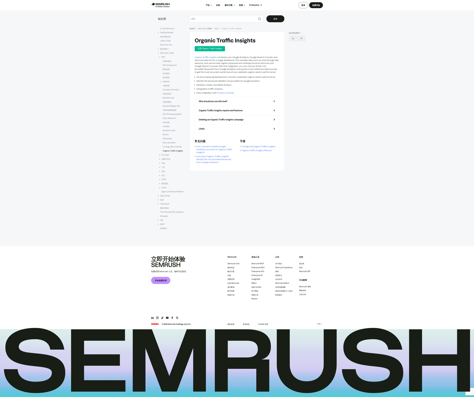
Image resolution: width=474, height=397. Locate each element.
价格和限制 (167, 61)
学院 (301, 268)
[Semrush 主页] (160, 5)
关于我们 (278, 264)
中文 (319, 324)
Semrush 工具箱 (167, 53)
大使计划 (302, 294)
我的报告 (164, 184)
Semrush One (166, 45)
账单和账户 (164, 49)
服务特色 (230, 268)
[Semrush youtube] (167, 317)
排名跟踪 (166, 73)
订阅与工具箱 (165, 41)
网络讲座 (302, 290)
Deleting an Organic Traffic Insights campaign (221, 120)
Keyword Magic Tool (171, 106)
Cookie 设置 (263, 324)
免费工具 (254, 295)
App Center (165, 196)
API (161, 220)
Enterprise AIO (257, 271)
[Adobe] (155, 324)
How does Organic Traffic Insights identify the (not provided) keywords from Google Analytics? (213, 159)
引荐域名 (166, 126)
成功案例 (230, 287)
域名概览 (166, 77)
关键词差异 (167, 94)
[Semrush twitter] (177, 317)
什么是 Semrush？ (167, 29)
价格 (218, 5)
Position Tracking (225, 93)
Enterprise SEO (258, 268)
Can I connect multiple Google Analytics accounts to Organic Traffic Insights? (214, 149)
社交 (163, 175)
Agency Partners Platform (172, 192)
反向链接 (166, 122)
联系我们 (163, 228)
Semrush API (304, 271)
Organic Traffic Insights (173, 151)
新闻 (277, 271)
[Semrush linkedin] (152, 317)
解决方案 (229, 5)
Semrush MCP (257, 264)
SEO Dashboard (170, 65)
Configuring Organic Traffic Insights (258, 146)
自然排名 (166, 82)
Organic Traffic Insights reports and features (221, 110)
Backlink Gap (168, 98)
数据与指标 (164, 208)
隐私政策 (230, 324)
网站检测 (166, 69)
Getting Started (166, 33)
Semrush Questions (284, 268)
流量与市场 (165, 159)
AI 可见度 (165, 155)
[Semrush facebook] (172, 317)
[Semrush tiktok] (162, 317)
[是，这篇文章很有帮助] (293, 38)
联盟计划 (230, 295)
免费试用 (230, 279)
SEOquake (167, 139)
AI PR (163, 179)
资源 (241, 5)
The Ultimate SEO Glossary (172, 212)
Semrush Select (282, 283)
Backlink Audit (169, 131)
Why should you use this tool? (213, 101)
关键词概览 (167, 102)
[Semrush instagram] (157, 317)
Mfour (254, 283)
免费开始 (316, 5)
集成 (162, 200)
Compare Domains (171, 90)
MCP (162, 224)
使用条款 (246, 324)
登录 (303, 5)
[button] (301, 38)
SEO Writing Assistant (172, 114)
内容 (163, 171)
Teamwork (164, 204)
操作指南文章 (165, 37)
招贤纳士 (278, 275)
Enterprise (254, 5)
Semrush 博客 (305, 287)
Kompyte (164, 216)
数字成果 (230, 291)
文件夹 (164, 188)
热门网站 (254, 291)
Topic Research (169, 118)
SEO (163, 57)
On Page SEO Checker (172, 147)
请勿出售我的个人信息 (284, 291)
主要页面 (166, 86)
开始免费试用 (161, 280)
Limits (202, 129)
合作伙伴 (278, 279)
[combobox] (223, 18)
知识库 (162, 18)
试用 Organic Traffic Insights (210, 48)
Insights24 (255, 279)
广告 (163, 167)
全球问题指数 (280, 287)
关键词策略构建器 (170, 110)
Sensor (166, 135)
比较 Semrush (233, 283)
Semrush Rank (169, 143)
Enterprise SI (257, 275)
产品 (208, 5)
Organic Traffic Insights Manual (257, 150)
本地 (163, 163)
